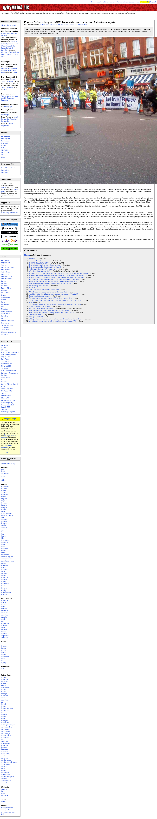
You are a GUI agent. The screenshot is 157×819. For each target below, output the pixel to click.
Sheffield (4, 150)
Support (153, 2)
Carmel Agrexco (7, 389)
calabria (4, 507)
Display (27, 255)
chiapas (4, 604)
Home (93, 2)
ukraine (3, 590)
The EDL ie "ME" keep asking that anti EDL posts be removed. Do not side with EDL (59, 273)
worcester (4, 783)
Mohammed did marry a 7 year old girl (42, 269)
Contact (131, 2)
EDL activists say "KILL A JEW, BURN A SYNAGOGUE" (49, 310)
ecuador (4, 617)
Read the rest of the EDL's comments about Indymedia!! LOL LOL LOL (54, 294)
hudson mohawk (7, 708)
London (3, 145)
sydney (3, 663)
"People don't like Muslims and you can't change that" (48, 292)
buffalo (3, 692)
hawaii (3, 704)
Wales (3, 155)
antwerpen (4, 486)
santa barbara (6, 764)
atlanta (3, 683)
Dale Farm (5, 359)
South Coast (79, 24)
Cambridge (5, 141)
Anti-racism (53, 24)
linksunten (4, 540)
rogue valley (5, 754)
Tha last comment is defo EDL (40, 288)
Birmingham (5, 138)
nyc (2, 739)
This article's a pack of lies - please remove (44, 265)
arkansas (4, 679)
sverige (3, 582)
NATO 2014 (5, 345)
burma (3, 648)
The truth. (32, 259)
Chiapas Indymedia (7, 124)
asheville (4, 681)
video (3, 476)
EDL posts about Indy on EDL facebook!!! (44, 290)
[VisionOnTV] (9, 241)
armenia (4, 488)
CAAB (15, 73)
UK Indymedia (23, 6)
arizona (3, 677)
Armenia (4, 789)
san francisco (6, 760)
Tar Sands (4, 368)
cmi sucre (4, 613)
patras (3, 563)
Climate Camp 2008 (8, 400)
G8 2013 (4, 348)
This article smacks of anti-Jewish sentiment (45, 267)
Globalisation (5, 297)
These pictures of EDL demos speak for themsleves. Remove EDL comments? (57, 277)
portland (4, 748)
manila (3, 654)
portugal (4, 569)
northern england (7, 557)
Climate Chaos (6, 279)
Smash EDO (5, 407)
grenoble (4, 521)
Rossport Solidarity (8, 405)
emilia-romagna (6, 513)
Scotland (4, 172)
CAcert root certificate (6, 447)
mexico (3, 619)
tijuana (3, 631)
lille (2, 538)
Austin (3, 685)
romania (4, 573)
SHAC (3, 393)
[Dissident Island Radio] (9, 229)
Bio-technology (6, 276)
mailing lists (5, 810)
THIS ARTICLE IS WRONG (39, 263)
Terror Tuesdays (7, 87)
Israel (3, 793)
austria (3, 492)
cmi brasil (4, 611)
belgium (4, 499)
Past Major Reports (8, 412)
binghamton (5, 687)
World (85, 24)
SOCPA (4, 409)
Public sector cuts (7, 321)
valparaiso (4, 636)
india (3, 669)
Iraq (2, 307)
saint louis (4, 756)
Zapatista (4, 334)
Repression (5, 323)
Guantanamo (5, 377)
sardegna (4, 577)
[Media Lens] (9, 237)
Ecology (4, 283)
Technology (5, 327)
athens (3, 490)
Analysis (4, 265)
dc (2, 702)
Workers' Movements (8, 332)
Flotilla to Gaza (44, 24)
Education (4, 286)
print (2, 470)
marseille (4, 548)
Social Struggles (69, 24)
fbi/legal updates (7, 808)
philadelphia (5, 743)
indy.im (3, 187)
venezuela (4, 638)
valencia (4, 594)
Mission (112, 2)
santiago (4, 629)
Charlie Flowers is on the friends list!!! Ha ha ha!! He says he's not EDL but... (56, 300)
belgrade (4, 501)
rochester (4, 752)
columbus (4, 700)
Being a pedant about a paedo (39, 296)
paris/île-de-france (7, 561)
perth (3, 658)
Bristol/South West (8, 168)
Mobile (99, 2)
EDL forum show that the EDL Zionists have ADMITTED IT (50, 284)
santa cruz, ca (6, 766)
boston (3, 689)
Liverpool (4, 143)
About (125, 2)
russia (3, 575)
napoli (3, 553)
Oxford (3, 148)
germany (4, 519)
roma (3, 571)
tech (2, 814)
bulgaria (4, 505)
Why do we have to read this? (39, 271)
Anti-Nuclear (5, 270)
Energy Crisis (6, 288)
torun (3, 586)
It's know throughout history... (39, 261)
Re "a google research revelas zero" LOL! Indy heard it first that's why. (54, 279)
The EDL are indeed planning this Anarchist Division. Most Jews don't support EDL (58, 275)
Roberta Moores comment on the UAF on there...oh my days (50, 298)
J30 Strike (4, 361)
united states (5, 774)
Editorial (106, 2)
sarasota (4, 768)
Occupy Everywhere (8, 355)
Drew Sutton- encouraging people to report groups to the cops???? (52, 321)
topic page (8, 106)
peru (2, 621)
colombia (4, 615)
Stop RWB (5, 398)
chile (3, 607)
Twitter (12, 187)
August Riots (5, 357)
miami (3, 719)
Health (3, 300)
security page (6, 452)
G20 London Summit (8, 371)
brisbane (4, 646)
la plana (4, 532)
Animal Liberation (7, 267)
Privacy (119, 2)
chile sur (4, 609)
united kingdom (6, 592)
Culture (3, 281)
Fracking (4, 290)
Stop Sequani (6, 395)
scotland (4, 580)
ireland (3, 526)
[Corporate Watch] (9, 233)
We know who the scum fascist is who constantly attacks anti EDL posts (55, 304)
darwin (3, 650)
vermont (4, 779)
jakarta (3, 652)
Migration (4, 309)
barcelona (4, 494)
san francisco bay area (9, 762)
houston (4, 706)
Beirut (3, 791)
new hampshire (6, 727)
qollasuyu (4, 625)
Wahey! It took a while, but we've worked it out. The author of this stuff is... (55, 319)
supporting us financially (9, 213)
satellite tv (5, 474)
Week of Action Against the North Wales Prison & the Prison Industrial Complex (10, 46)
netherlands (5, 555)
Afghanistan (5, 263)
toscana (4, 588)
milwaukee (5, 723)
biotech (3, 801)
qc (2, 660)
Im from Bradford (35, 315)
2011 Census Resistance (10, 352)
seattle (3, 770)
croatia (3, 509)
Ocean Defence (6, 311)
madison (4, 714)
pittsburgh (4, 745)
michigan (4, 721)
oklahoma (4, 741)
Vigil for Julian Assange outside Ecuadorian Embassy (9, 98)
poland (3, 567)
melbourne (5, 656)
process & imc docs (8, 812)
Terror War (5, 330)
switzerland (5, 584)
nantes (3, 551)
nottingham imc (6, 559)
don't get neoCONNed (36, 317)
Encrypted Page (10, 419)
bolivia (3, 602)
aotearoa (4, 644)
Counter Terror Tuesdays (8, 80)
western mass (6, 781)
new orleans (5, 733)
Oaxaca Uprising (7, 402)
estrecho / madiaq (7, 515)
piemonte (4, 565)
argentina (4, 600)
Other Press (5, 314)
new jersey (5, 729)
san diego (4, 758)
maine (3, 716)
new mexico (5, 731)
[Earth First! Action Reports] (9, 249)
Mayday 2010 (6, 366)
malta (3, 546)
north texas (5, 737)
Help (137, 2)
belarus (3, 497)
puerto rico (5, 623)
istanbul (4, 528)
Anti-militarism (6, 272)
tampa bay (5, 772)
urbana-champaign (7, 777)
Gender (3, 295)
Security (146, 2)
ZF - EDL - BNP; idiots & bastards (41, 309)
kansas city (5, 710)
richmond (4, 750)
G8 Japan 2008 (6, 391)
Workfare (4, 350)
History (3, 302)
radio (3, 472)
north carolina (6, 735)
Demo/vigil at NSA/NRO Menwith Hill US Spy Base (9, 71)
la (1, 712)
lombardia (4, 542)
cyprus (3, 511)
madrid (3, 544)
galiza (3, 517)
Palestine (60, 24)
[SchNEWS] (9, 225)
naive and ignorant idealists (38, 286)
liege (3, 534)
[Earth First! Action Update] (9, 245)
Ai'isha (31, 302)
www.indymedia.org (8, 463)
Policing (4, 318)
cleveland (4, 696)
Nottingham (5, 170)
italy (2, 530)
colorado (4, 698)
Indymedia (5, 304)
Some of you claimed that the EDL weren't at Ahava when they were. (53, 282)
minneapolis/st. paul (8, 725)
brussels (4, 503)
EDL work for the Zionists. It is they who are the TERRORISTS (51, 313)
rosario (3, 627)
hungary (4, 524)
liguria (3, 536)
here (5, 89)
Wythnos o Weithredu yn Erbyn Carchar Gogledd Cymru (10, 54)
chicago (4, 694)
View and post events (9, 25)
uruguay (4, 633)
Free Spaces (5, 293)
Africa (3, 480)
